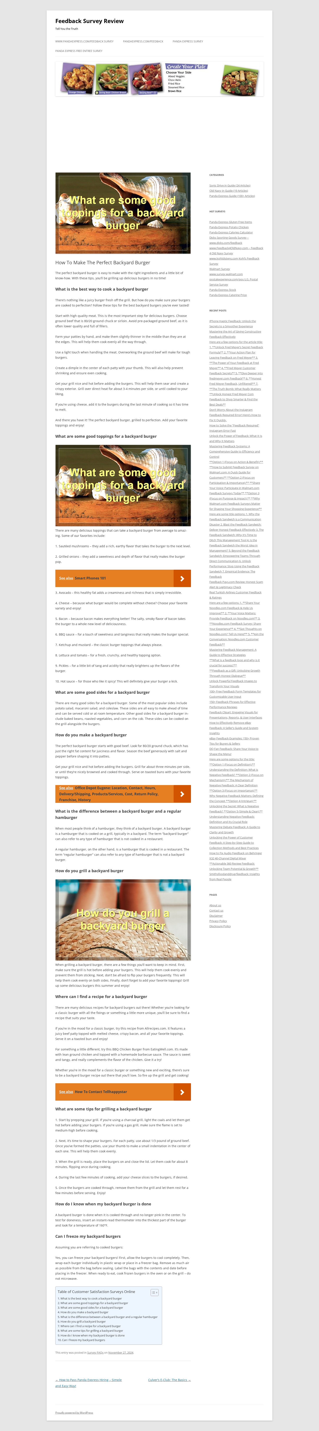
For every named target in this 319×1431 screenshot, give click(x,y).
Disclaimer (216, 916)
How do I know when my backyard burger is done (93, 1335)
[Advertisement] (159, 134)
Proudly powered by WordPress (74, 1412)
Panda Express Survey (188, 41)
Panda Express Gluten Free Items (230, 222)
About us (215, 905)
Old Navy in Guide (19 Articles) (228, 191)
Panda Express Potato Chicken (229, 227)
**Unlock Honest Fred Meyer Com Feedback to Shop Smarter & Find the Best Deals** (233, 399)
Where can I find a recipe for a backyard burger (91, 1326)
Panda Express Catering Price (228, 295)
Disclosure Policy (220, 926)
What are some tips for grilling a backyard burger (92, 1331)
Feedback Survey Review (89, 21)
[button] (152, 1292)
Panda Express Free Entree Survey (78, 51)
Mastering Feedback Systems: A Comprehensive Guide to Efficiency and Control (234, 451)
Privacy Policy (218, 921)
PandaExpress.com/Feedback (143, 41)
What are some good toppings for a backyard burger (94, 1303)
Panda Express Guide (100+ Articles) (232, 196)
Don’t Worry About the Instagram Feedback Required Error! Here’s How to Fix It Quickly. (235, 415)
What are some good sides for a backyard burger (92, 1308)
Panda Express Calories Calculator (231, 232)
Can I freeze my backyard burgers (83, 1340)
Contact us (216, 910)
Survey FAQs (95, 1352)
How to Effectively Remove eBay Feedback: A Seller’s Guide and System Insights (233, 728)
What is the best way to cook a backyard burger (91, 1298)
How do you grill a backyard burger (83, 1321)
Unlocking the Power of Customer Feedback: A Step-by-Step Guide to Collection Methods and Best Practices (234, 842)
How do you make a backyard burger (84, 1312)
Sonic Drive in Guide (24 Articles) (229, 185)
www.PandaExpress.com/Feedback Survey (84, 41)
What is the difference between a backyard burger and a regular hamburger (109, 1317)
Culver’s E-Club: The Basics (169, 1380)
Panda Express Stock (222, 290)
